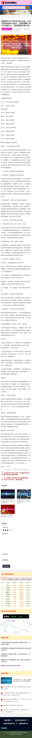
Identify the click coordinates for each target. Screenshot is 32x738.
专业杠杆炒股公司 (21, 720)
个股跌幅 (10, 579)
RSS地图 (18, 732)
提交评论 (6, 566)
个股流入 (16, 579)
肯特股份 (8, 601)
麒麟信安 (8, 592)
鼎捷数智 (8, 594)
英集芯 (8, 596)
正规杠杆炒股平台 (9, 723)
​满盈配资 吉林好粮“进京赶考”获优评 (13, 705)
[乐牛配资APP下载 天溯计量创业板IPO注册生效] (8, 509)
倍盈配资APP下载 (6, 29)
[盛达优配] (9, 3)
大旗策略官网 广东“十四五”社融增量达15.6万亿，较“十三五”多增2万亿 (22, 680)
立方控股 (8, 606)
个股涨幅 (3, 579)
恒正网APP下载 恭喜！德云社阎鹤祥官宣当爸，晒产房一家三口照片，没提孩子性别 (15, 478)
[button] (2, 624)
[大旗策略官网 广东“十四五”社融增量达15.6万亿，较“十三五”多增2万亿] (6, 680)
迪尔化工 (8, 599)
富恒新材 (8, 590)
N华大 (8, 585)
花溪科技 (8, 587)
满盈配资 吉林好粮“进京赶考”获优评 (10, 665)
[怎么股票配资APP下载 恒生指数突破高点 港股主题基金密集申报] (8, 494)
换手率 (29, 579)
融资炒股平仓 (23, 723)
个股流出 (23, 579)
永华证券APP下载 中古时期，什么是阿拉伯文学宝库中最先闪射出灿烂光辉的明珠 (16, 473)
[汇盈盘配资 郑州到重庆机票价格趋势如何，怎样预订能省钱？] (24, 494)
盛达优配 (7, 720)
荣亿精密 (8, 603)
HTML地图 (24, 732)
